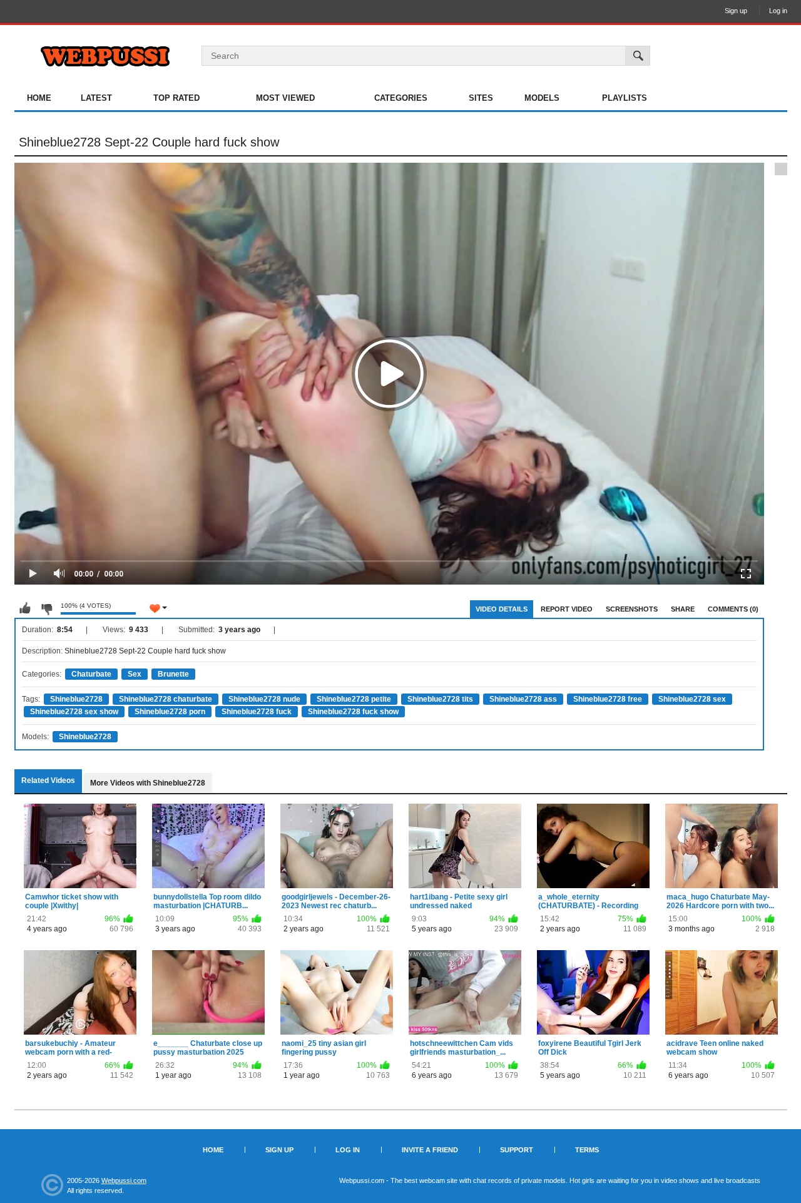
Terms (587, 1150)
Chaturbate (91, 674)
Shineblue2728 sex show (74, 711)
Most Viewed (285, 98)
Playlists (624, 98)
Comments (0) (733, 609)
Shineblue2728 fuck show (353, 711)
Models (541, 98)
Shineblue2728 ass (523, 699)
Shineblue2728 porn (170, 711)
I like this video (25, 608)
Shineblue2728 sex (692, 699)
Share (683, 609)
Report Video (567, 609)
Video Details (502, 609)
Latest (96, 98)
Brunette (173, 674)
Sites (481, 98)
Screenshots (632, 609)
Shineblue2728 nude (264, 699)
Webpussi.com (123, 1180)
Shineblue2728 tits (440, 699)
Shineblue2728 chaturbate (165, 699)
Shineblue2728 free (607, 699)
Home (39, 98)
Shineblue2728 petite (354, 699)
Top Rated (176, 98)
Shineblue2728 (76, 699)
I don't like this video (46, 608)
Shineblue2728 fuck (257, 711)
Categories (400, 98)
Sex (134, 674)
